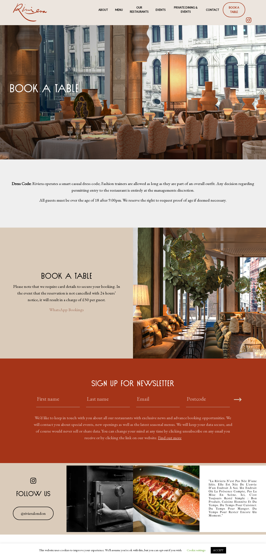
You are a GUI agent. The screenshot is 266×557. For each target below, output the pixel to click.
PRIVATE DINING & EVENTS (185, 10)
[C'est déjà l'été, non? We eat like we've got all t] (166, 499)
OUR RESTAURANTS (139, 10)
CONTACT (212, 9)
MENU (119, 9)
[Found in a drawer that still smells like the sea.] (99, 499)
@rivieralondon (33, 513)
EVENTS (161, 9)
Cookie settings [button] (196, 550)
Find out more (169, 437)
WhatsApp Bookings (66, 309)
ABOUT (103, 9)
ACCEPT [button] (218, 550)
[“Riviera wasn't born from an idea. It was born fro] (233, 499)
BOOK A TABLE (234, 10)
